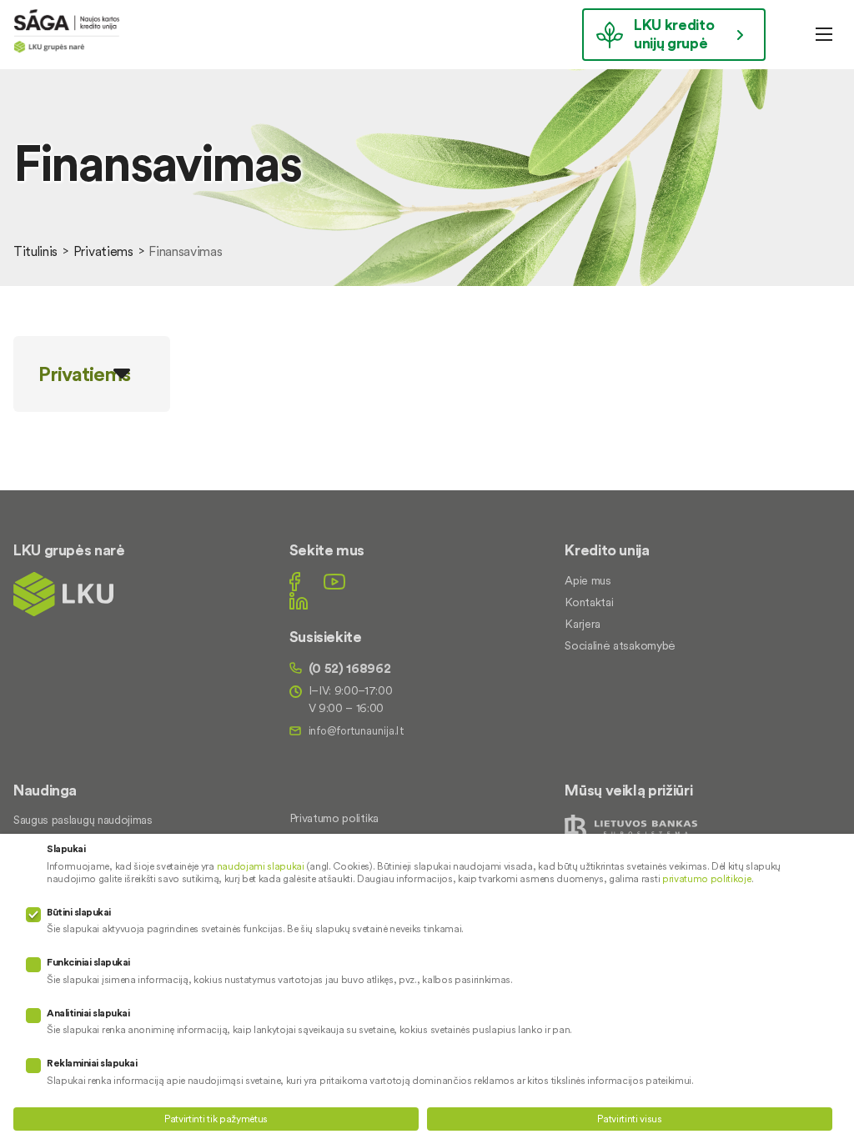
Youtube (334, 581)
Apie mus (587, 580)
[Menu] (824, 34)
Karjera (582, 623)
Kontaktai (589, 602)
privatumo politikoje (706, 878)
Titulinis (35, 251)
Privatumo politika (334, 817)
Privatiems (103, 251)
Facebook (294, 581)
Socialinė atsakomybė (620, 645)
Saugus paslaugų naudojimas (83, 819)
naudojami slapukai (260, 866)
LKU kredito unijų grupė (674, 34)
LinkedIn (298, 600)
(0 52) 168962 (350, 668)
